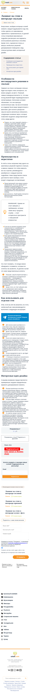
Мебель (27, 8)
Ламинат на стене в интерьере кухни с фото (15, 512)
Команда (24, 683)
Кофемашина (8, 597)
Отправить (21, 557)
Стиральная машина (11, 616)
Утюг (5, 620)
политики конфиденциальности (17, 543)
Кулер (6, 639)
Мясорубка (7, 613)
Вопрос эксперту (21, 686)
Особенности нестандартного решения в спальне (14, 61)
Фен (5, 626)
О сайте (23, 681)
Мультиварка (8, 600)
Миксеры (7, 603)
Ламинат (7, 496)
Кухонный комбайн (10, 594)
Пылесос (7, 610)
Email (4, 469)
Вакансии (8, 685)
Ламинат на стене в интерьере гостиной (13, 492)
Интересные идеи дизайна (13, 71)
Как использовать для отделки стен (14, 68)
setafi (15, 656)
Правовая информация (17, 685)
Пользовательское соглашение (14, 688)
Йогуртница (8, 633)
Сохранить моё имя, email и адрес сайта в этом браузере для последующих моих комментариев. (13, 551)
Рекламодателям (14, 690)
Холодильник (8, 623)
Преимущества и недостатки (14, 65)
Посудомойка (8, 607)
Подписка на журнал (10, 681)
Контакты (17, 681)
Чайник (6, 629)
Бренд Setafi (18, 683)
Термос (6, 636)
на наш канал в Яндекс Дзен (13, 451)
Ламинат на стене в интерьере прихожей (13, 502)
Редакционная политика (10, 686)
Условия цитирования (8, 683)
